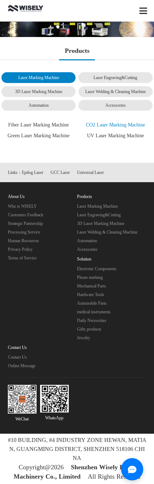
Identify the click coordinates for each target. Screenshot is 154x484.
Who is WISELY (22, 206)
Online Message (21, 365)
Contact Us (17, 357)
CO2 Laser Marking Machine (115, 125)
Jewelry (83, 337)
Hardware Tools (90, 294)
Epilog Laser (32, 172)
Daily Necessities (91, 320)
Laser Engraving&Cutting (115, 77)
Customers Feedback (25, 214)
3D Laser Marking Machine (38, 91)
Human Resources (23, 240)
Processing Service (24, 232)
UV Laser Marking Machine (115, 135)
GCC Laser (60, 172)
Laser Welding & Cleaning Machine (115, 91)
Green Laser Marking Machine (38, 135)
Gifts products (89, 329)
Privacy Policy (20, 249)
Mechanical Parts (91, 286)
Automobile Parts (92, 303)
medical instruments (94, 311)
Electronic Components (96, 268)
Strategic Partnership (25, 223)
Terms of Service (22, 258)
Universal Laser (90, 172)
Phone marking (90, 277)
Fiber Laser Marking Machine (38, 125)
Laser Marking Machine (38, 77)
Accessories (115, 105)
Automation (39, 105)
